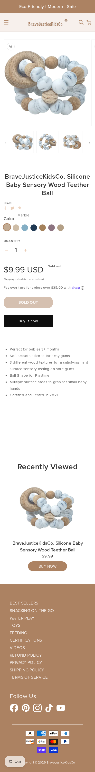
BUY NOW (47, 566)
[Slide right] (89, 143)
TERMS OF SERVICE (29, 677)
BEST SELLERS (24, 603)
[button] (6, 22)
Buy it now (28, 321)
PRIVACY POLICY (26, 662)
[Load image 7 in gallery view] (47, 142)
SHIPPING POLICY (27, 670)
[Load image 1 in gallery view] (23, 142)
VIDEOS (17, 648)
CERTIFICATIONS (26, 640)
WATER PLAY (22, 618)
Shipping (9, 279)
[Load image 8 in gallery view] (72, 142)
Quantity (12, 241)
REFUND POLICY (26, 655)
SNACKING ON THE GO (32, 610)
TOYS (15, 625)
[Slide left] (5, 143)
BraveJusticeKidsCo (61, 762)
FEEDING (18, 633)
